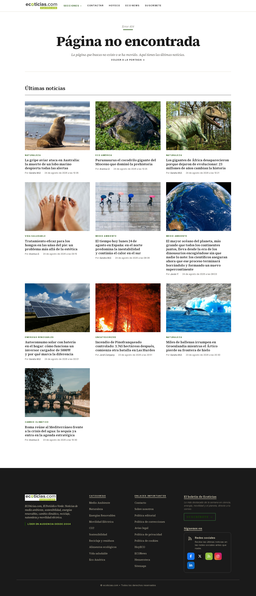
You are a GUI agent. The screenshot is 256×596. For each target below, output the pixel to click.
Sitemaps (140, 566)
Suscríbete (153, 5)
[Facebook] (191, 556)
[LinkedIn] (191, 565)
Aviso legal (141, 528)
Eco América (97, 560)
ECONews (141, 553)
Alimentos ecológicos (103, 547)
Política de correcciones (150, 522)
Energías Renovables (102, 515)
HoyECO (114, 5)
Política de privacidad (148, 534)
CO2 (91, 528)
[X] (200, 556)
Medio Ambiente (99, 503)
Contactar (95, 5)
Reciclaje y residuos (101, 541)
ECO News (132, 5)
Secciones (71, 5)
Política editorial (145, 515)
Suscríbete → (200, 517)
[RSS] (209, 556)
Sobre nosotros (144, 509)
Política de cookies (146, 541)
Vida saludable (98, 553)
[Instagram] (218, 556)
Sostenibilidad (98, 534)
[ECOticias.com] (41, 5)
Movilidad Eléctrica (101, 522)
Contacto (140, 503)
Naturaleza (96, 509)
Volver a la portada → (128, 60)
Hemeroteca (142, 560)
